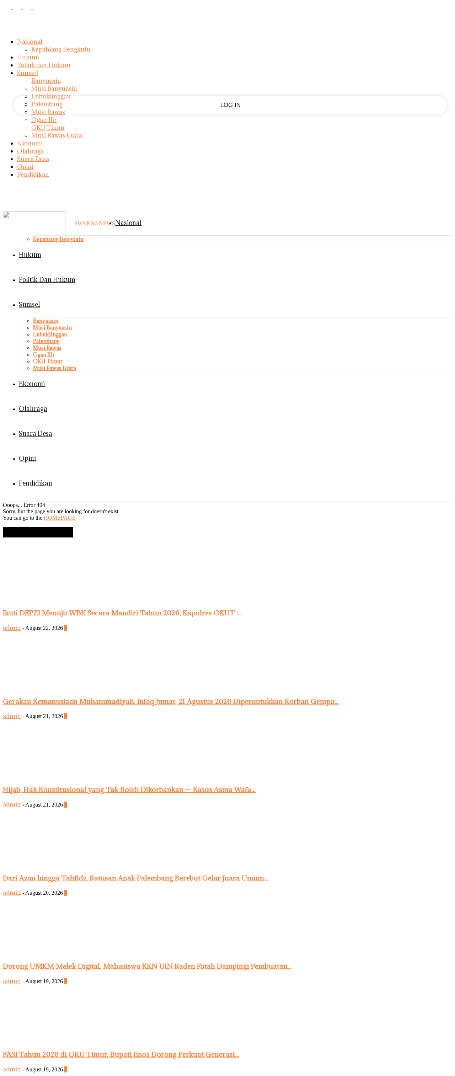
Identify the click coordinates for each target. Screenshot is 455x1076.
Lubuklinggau (51, 96)
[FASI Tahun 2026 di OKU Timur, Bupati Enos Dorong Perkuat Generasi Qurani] (56, 1040)
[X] (28, 7)
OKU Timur (48, 128)
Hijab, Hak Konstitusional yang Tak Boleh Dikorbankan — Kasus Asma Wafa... (129, 789)
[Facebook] (8, 7)
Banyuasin (46, 81)
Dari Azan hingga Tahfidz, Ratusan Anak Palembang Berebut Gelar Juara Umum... (135, 877)
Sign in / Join (18, 195)
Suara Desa (33, 159)
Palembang (47, 104)
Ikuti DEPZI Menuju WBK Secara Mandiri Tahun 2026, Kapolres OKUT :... (122, 612)
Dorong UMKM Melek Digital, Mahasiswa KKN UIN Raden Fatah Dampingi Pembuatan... (147, 966)
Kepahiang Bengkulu (60, 49)
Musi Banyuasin (54, 88)
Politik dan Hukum (43, 65)
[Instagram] (18, 7)
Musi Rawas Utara (56, 135)
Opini (25, 167)
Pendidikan (33, 174)
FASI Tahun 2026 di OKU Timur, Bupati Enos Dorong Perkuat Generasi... (121, 1054)
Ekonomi (30, 143)
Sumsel (27, 73)
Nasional (29, 41)
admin (12, 628)
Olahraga (30, 151)
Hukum (28, 57)
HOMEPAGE (60, 518)
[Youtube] (37, 7)
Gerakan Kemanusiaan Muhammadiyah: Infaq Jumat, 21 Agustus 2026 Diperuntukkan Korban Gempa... (171, 701)
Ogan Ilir (44, 120)
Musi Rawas (48, 112)
